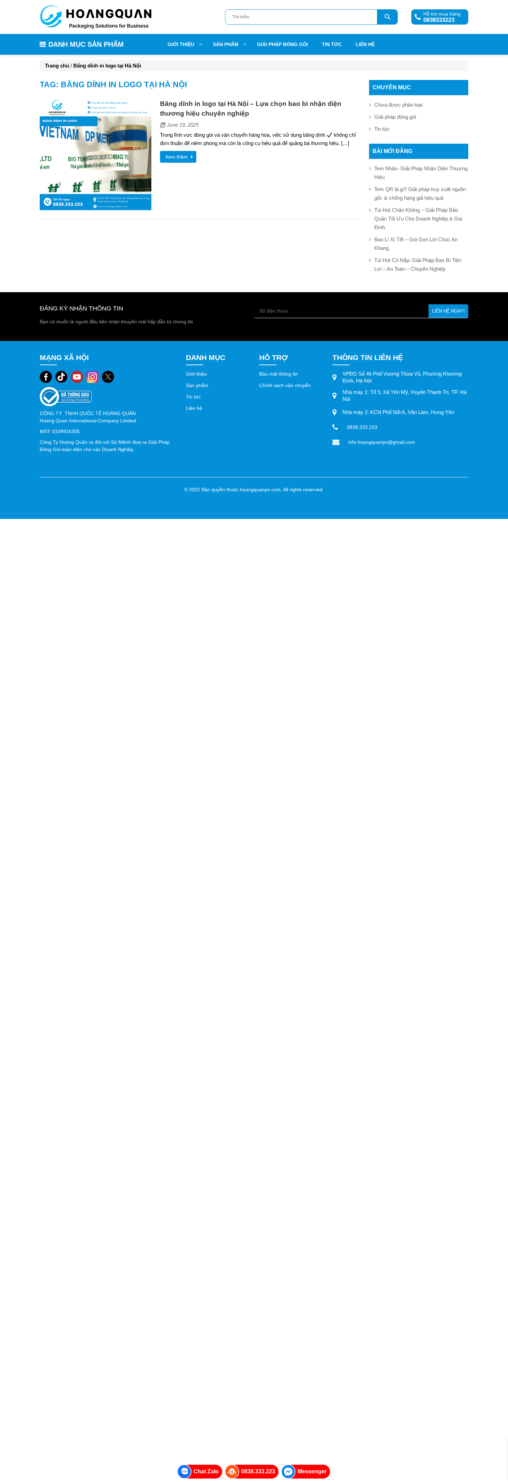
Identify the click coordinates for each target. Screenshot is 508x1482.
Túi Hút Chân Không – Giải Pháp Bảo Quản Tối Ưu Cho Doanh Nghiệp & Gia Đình (418, 218)
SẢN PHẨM (225, 44)
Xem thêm (176, 157)
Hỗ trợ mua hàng (436, 17)
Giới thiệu (181, 44)
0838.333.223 (362, 427)
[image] (95, 153)
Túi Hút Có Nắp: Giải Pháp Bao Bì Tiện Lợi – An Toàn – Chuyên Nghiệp (417, 264)
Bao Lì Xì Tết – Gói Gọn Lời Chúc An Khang (416, 243)
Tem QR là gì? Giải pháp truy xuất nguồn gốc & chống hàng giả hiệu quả (420, 193)
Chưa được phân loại (398, 105)
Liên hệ (365, 44)
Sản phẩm (198, 385)
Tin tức (332, 44)
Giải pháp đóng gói (282, 44)
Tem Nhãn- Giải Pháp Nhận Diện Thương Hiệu (421, 172)
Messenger (312, 1471)
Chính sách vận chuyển (285, 385)
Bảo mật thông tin (278, 374)
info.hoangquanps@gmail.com (381, 442)
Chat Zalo (206, 1471)
